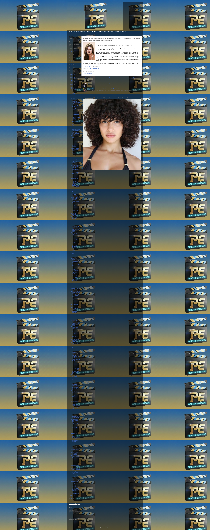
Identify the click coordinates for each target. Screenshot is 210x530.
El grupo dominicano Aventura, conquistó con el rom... (75, 176)
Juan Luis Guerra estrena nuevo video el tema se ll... (75, 292)
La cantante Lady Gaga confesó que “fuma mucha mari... (75, 321)
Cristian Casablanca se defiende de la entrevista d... (75, 230)
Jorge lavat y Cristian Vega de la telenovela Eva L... (75, 192)
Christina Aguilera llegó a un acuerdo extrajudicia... (75, 353)
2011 (71, 71)
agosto (72, 78)
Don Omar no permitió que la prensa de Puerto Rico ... (75, 233)
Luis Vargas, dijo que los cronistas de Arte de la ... (75, 121)
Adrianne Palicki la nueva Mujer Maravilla (75, 275)
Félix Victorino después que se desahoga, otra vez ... (75, 369)
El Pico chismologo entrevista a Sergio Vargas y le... (75, 305)
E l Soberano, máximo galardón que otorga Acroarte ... (75, 466)
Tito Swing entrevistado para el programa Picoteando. (75, 115)
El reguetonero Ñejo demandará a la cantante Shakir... (74, 375)
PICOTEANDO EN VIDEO (91, 31)
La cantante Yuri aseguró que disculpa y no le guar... (75, 414)
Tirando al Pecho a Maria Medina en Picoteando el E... (75, 379)
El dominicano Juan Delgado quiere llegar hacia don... (75, 152)
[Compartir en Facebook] (98, 66)
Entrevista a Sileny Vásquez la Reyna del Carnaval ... (75, 450)
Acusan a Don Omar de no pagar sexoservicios (75, 278)
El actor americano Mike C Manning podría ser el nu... (75, 331)
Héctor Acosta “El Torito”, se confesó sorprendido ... (75, 486)
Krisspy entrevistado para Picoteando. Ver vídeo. (75, 127)
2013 (72, 68)
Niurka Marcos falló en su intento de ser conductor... (75, 140)
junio (72, 81)
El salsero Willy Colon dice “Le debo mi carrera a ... (75, 472)
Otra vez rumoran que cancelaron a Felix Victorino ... (75, 434)
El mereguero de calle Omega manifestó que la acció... (75, 224)
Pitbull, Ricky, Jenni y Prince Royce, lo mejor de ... (75, 261)
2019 (72, 60)
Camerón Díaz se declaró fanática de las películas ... (75, 143)
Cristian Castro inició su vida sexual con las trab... (75, 179)
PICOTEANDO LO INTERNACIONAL (105, 31)
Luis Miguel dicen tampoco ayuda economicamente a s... (75, 146)
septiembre (73, 77)
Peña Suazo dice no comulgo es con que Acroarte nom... (75, 489)
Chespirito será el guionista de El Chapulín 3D (74, 286)
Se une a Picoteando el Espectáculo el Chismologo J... (75, 453)
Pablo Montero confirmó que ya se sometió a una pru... (75, 382)
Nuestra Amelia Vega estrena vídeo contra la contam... (75, 359)
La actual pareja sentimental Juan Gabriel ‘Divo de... (74, 246)
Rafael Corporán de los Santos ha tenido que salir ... (75, 372)
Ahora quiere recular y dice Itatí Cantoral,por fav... (75, 388)
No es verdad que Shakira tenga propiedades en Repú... (74, 395)
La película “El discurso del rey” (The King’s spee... (75, 96)
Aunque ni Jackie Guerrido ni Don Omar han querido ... (75, 437)
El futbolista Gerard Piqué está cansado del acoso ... (75, 295)
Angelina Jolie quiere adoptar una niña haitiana (74, 411)
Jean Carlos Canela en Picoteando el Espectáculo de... (75, 188)
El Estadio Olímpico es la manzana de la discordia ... (75, 118)
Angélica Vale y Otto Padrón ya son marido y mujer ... (75, 337)
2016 (72, 64)
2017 (72, 63)
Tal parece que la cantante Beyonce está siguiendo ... (75, 253)
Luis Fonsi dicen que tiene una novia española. (74, 385)
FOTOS (70, 31)
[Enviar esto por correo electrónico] (94, 66)
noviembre (73, 74)
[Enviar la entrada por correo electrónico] (93, 66)
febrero (72, 87)
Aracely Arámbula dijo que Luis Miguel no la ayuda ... (75, 391)
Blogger (108, 527)
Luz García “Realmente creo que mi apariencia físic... (75, 99)
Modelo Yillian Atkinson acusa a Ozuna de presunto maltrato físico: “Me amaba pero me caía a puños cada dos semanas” (108, 95)
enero (72, 495)
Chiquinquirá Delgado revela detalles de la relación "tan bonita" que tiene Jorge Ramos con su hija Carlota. (105, 83)
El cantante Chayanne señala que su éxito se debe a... (75, 402)
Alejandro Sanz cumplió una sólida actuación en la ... (75, 89)
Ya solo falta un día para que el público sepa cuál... (75, 289)
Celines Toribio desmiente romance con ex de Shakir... (75, 270)
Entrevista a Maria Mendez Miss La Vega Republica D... (75, 405)
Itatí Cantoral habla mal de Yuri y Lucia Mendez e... (75, 423)
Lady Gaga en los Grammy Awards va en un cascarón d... (75, 334)
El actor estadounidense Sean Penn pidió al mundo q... (75, 302)
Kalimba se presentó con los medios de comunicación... (75, 198)
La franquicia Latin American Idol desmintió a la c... (74, 460)
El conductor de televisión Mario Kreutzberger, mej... (75, 169)
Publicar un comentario (88, 73)
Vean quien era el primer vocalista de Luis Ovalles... (75, 324)
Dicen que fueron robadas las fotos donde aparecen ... (75, 182)
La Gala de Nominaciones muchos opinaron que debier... (75, 185)
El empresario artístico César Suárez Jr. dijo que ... (75, 363)
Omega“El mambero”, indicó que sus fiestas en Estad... (75, 133)
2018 (72, 61)
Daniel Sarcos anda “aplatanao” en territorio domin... (74, 311)
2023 (72, 54)
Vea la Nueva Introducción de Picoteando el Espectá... (74, 430)
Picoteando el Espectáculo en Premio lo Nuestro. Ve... (75, 243)
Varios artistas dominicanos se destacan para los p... (75, 366)
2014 (72, 67)
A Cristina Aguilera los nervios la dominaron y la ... (75, 456)
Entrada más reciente (88, 77)
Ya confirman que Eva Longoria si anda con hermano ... (75, 443)
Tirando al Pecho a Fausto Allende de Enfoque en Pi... (74, 427)
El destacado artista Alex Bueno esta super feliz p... (75, 469)
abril (72, 84)
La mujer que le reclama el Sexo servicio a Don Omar (75, 264)
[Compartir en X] (97, 66)
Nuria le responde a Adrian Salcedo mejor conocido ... (75, 108)
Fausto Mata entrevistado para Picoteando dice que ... (75, 130)
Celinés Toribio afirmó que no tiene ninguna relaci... (75, 136)
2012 (72, 70)
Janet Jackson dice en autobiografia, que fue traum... (75, 221)
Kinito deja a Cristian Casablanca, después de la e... (75, 211)
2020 (72, 58)
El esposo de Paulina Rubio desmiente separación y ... (74, 166)
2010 (72, 497)
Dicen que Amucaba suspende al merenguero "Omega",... (74, 482)
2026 (72, 50)
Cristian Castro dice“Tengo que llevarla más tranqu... (75, 356)
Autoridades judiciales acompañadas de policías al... (75, 149)
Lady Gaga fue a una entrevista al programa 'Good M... (75, 249)
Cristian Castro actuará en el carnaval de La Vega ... (75, 417)
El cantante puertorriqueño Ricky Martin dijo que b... (75, 173)
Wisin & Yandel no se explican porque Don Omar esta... (75, 347)
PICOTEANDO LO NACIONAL (120, 31)
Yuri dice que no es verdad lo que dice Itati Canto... (75, 420)
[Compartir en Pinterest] (99, 66)
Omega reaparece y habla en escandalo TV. (75, 318)
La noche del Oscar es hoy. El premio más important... (75, 105)
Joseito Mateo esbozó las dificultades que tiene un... (75, 159)
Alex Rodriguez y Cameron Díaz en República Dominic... (75, 327)
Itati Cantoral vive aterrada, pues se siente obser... (74, 350)
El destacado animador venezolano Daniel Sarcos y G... (75, 343)
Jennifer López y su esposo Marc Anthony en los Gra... (75, 308)
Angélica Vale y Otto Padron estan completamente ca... (75, 217)
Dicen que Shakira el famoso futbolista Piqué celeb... (75, 447)
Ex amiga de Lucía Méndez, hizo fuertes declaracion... (75, 440)
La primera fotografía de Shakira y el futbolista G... (75, 201)
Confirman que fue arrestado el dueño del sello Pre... (75, 92)
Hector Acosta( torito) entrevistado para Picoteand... (75, 112)
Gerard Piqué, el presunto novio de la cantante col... (75, 205)
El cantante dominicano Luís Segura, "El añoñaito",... (75, 476)
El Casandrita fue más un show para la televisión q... (75, 156)
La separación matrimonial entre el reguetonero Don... (75, 314)
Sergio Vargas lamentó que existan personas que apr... (75, 399)
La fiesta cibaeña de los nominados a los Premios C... (75, 227)
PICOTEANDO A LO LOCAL (79, 31)
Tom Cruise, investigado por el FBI (75, 408)
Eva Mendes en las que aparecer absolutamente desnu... (75, 163)
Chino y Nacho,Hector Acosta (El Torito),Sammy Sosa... (75, 195)
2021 (72, 57)
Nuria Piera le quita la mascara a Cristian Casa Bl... (75, 240)
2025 (72, 51)
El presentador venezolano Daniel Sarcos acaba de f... (75, 214)
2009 (72, 498)
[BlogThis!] (96, 66)
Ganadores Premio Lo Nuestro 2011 (75, 267)
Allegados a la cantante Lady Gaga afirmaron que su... (75, 463)
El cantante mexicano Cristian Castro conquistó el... (75, 340)
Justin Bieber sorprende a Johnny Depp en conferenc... (75, 283)
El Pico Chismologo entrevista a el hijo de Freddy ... (75, 256)
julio (72, 80)
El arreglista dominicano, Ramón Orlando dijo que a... (75, 208)
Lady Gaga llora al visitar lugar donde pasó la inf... (75, 237)
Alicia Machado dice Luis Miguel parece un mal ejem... (75, 124)
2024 (72, 53)
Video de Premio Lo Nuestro (74, 259)
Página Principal (113, 77)
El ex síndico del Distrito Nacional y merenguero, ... (75, 479)
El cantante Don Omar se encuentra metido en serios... (75, 298)
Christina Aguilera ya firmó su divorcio (74, 280)
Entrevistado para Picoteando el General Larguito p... (75, 102)
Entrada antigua (137, 77)
